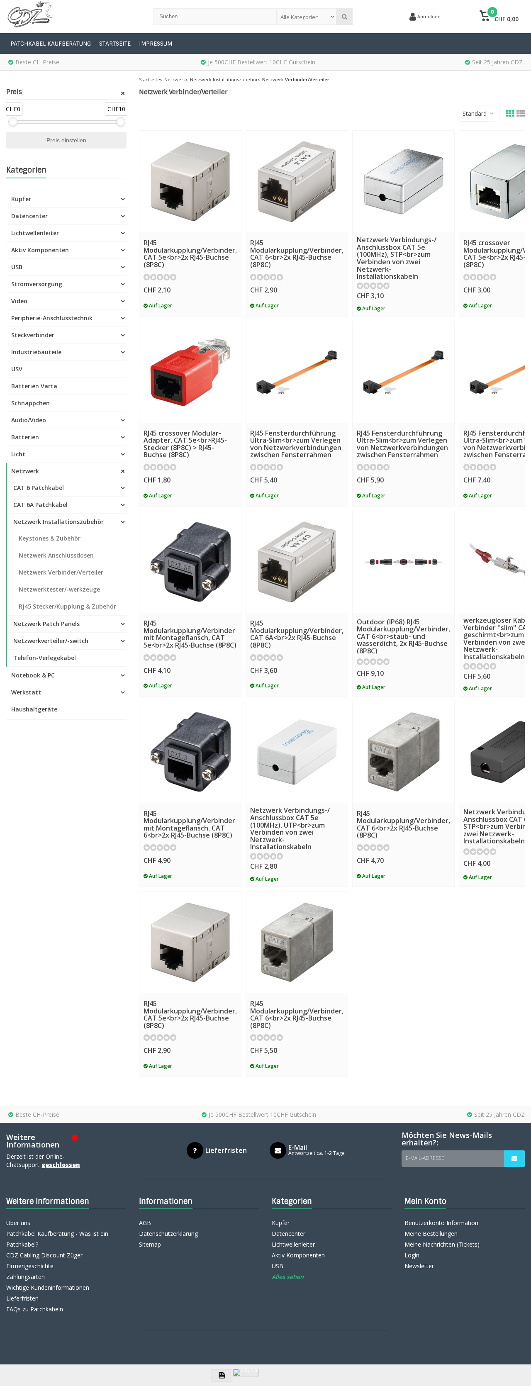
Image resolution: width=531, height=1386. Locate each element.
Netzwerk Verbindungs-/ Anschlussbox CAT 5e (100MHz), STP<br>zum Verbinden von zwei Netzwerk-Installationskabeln (396, 258)
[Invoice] (222, 1375)
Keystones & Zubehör (49, 538)
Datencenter (29, 216)
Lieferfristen (22, 1298)
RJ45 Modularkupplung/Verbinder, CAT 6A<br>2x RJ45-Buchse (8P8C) (296, 634)
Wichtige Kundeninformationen (47, 1287)
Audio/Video (28, 420)
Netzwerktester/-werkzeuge (59, 589)
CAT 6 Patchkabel (38, 488)
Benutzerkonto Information (441, 1223)
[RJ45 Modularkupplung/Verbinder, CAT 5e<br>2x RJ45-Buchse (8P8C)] (190, 181)
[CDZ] (71, 16)
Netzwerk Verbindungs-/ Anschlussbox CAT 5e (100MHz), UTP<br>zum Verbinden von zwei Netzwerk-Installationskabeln (290, 828)
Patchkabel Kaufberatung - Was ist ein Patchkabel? (57, 1239)
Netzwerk (25, 471)
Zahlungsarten (25, 1277)
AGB (145, 1223)
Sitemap (150, 1244)
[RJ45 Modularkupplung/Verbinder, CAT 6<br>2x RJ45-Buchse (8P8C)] (296, 181)
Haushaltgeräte (34, 709)
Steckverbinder (32, 335)
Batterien (25, 437)
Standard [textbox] (475, 113)
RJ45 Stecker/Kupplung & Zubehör (67, 606)
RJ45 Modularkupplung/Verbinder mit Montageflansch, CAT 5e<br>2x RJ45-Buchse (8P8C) (190, 634)
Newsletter (419, 1266)
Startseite (115, 43)
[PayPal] (246, 1372)
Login (411, 1255)
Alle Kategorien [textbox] (299, 17)
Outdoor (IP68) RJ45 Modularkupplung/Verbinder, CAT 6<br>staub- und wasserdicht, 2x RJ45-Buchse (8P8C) (403, 636)
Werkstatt (26, 692)
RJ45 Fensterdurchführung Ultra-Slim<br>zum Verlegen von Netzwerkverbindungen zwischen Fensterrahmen (295, 444)
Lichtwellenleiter (35, 233)
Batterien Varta (34, 386)
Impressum (155, 43)
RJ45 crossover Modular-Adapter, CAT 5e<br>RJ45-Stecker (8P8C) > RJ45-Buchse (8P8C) (185, 444)
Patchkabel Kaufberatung (50, 43)
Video (19, 301)
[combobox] (307, 16)
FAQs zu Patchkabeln (34, 1309)
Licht (18, 454)
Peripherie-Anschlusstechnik (52, 318)
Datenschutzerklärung (168, 1233)
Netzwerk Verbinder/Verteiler (61, 572)
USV (16, 369)
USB (16, 267)
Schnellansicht (190, 220)
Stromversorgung (36, 284)
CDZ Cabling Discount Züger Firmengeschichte (44, 1260)
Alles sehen (288, 1277)
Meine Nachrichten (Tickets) (442, 1244)
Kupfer (21, 199)
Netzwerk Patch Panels (46, 624)
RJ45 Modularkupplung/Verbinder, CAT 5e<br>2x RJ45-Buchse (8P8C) (190, 253)
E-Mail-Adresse (425, 1158)
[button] (499, 16)
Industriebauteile (36, 352)
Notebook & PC (33, 675)
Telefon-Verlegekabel (44, 658)
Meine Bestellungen (431, 1233)
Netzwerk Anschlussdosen (56, 555)
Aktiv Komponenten (40, 250)
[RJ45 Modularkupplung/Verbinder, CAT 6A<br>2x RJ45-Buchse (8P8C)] (296, 561)
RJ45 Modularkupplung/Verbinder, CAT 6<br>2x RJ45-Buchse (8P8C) (296, 253)
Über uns (18, 1223)
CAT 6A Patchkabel (40, 505)
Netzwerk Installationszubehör (58, 522)
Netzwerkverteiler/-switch (50, 641)
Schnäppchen (30, 403)
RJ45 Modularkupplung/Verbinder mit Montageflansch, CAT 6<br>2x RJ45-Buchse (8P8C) (189, 824)
